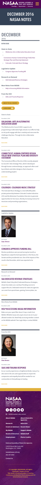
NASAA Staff (25, 434)
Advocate (24, 423)
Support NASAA (26, 430)
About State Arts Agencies (27, 419)
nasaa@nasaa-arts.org (13, 452)
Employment (10, 437)
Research (9, 423)
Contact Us (9, 458)
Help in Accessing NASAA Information (17, 88)
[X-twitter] (11, 410)
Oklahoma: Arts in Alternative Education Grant (20, 52)
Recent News (25, 427)
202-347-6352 (10, 455)
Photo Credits (26, 437)
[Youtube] (18, 410)
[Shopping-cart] (22, 410)
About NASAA (10, 418)
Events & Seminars (12, 427)
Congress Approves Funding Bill (16, 72)
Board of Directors (12, 434)
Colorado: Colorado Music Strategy (17, 63)
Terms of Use (24, 471)
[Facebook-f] (7, 410)
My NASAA (9, 430)
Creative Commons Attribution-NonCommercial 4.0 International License (20, 475)
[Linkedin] (14, 410)
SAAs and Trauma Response (14, 97)
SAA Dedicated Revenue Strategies (16, 80)
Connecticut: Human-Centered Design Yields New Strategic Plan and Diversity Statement (19, 59)
